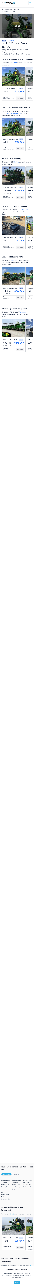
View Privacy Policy (17, 1277)
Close (17, 1282)
